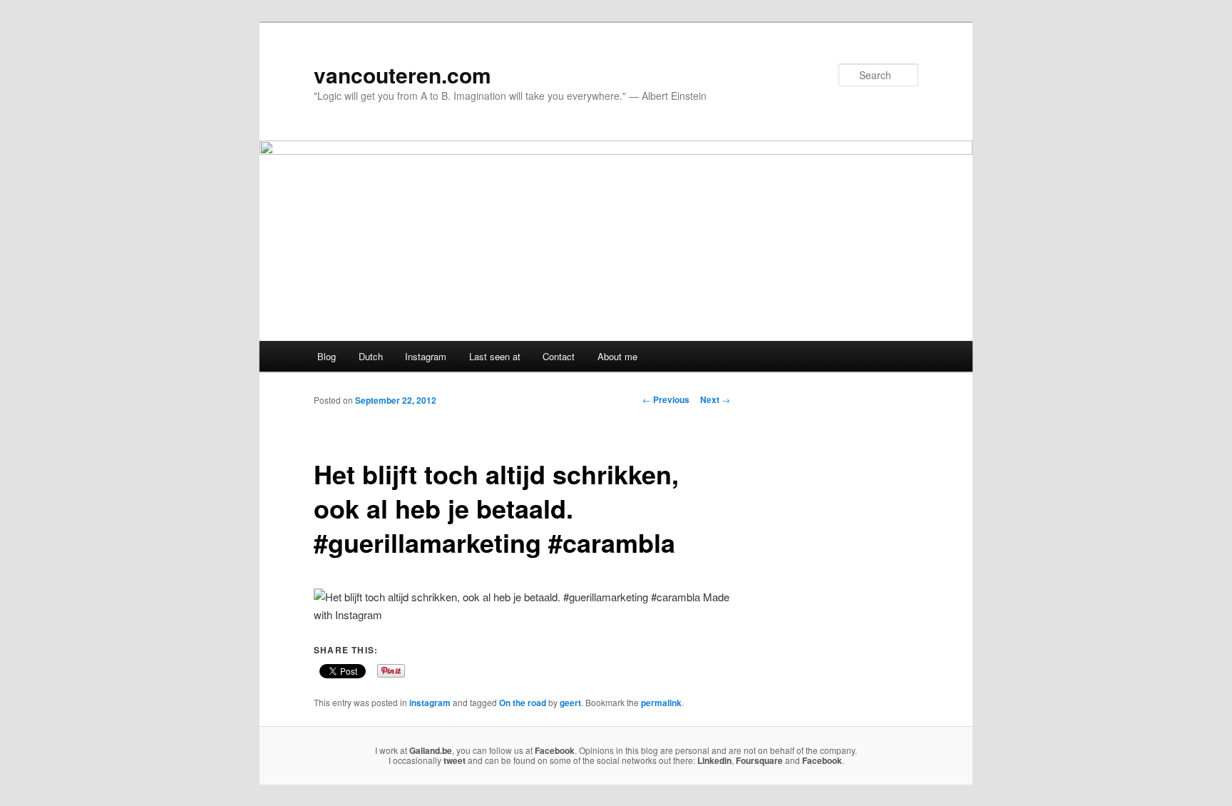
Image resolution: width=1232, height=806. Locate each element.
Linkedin (714, 760)
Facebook (555, 750)
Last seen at (494, 356)
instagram (430, 702)
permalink (661, 702)
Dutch (371, 356)
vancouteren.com (402, 74)
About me (617, 356)
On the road (522, 702)
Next (715, 399)
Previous (665, 399)
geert (570, 702)
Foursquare (759, 760)
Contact (559, 356)
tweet (454, 760)
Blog (326, 356)
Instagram (425, 356)
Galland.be (430, 750)
